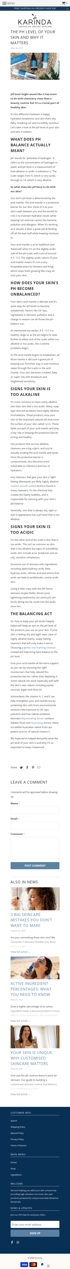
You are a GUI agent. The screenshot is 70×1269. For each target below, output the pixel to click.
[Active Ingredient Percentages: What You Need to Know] (35, 967)
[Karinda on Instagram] (18, 1242)
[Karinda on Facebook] (12, 1242)
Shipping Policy (18, 1126)
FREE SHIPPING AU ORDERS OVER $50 (35, 8)
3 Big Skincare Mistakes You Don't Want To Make (31, 920)
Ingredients (16, 1174)
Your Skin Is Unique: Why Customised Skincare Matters (32, 1058)
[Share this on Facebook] (26, 767)
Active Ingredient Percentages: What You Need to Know (31, 989)
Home (14, 1162)
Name (15, 803)
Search (14, 1120)
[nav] (8, 3)
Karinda (38, 1257)
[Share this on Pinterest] (32, 767)
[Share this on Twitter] (20, 767)
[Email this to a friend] (38, 767)
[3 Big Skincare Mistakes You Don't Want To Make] (35, 898)
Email (15, 818)
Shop (13, 1168)
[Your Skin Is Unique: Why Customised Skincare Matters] (35, 1036)
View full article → (21, 951)
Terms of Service (18, 1145)
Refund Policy (17, 1133)
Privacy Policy (17, 1139)
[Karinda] (35, 20)
